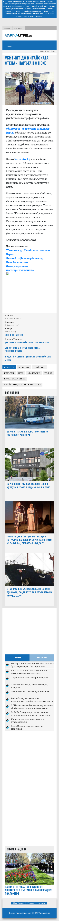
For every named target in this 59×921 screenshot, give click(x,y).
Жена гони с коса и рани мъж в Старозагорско (27, 720)
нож (20, 373)
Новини (7, 28)
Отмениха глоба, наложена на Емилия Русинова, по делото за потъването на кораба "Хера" (29, 592)
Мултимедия (18, 28)
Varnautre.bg (22, 159)
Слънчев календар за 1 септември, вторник (29, 686)
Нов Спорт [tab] (42, 657)
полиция (23, 367)
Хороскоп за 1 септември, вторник (30, 677)
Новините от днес (47, 51)
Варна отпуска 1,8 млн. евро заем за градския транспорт (27, 433)
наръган (9, 373)
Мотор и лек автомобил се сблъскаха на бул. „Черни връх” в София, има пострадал (32, 666)
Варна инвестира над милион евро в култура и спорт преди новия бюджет (28, 485)
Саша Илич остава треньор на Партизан (27, 727)
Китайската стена (15, 378)
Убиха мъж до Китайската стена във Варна (27, 342)
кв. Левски (34, 373)
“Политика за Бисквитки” (29, 13)
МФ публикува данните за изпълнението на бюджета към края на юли (32, 700)
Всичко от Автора (14, 334)
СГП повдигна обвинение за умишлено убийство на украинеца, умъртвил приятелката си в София (32, 707)
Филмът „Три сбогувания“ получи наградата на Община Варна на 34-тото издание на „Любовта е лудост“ (29, 540)
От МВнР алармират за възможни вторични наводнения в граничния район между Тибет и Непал (30, 714)
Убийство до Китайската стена (22, 384)
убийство (39, 367)
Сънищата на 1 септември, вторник (30, 691)
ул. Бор (48, 373)
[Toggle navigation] (9, 45)
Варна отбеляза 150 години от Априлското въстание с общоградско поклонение (28, 890)
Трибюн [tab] (17, 657)
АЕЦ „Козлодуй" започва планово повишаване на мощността (29, 672)
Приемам (38, 16)
